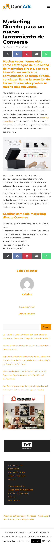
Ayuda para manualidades (20, 490)
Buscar (46, 327)
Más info (46, 541)
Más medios (14, 500)
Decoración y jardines (18, 493)
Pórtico (11, 479)
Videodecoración (16, 486)
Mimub (11, 497)
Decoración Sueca (16, 472)
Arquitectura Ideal (16, 476)
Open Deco (13, 469)
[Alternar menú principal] (48, 7)
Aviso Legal (43, 516)
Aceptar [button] (36, 541)
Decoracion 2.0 (15, 465)
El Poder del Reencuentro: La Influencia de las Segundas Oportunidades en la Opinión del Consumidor (24, 375)
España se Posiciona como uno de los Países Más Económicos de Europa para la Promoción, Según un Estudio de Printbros (26, 360)
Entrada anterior (27, 307)
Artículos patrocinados (14, 516)
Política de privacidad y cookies (19, 519)
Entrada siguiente (27, 314)
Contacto (31, 516)
